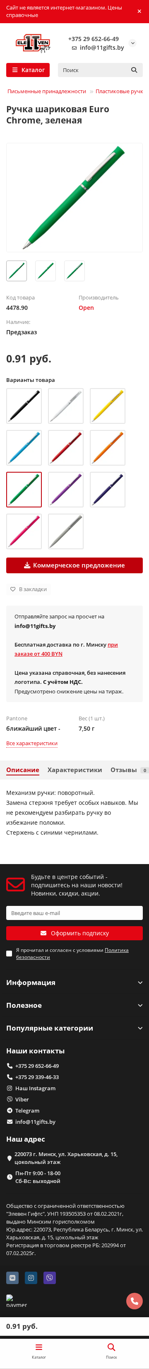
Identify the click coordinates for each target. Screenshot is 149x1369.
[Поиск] (134, 70)
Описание (22, 769)
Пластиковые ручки (121, 91)
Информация (30, 982)
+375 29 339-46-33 (37, 1077)
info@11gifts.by (102, 47)
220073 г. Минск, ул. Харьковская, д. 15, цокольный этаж (66, 1158)
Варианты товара (30, 380)
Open (86, 307)
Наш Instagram (35, 1088)
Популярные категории (49, 1028)
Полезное (24, 1005)
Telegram (27, 1110)
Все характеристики (32, 743)
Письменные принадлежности (46, 91)
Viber (22, 1099)
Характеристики (75, 769)
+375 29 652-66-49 (93, 39)
